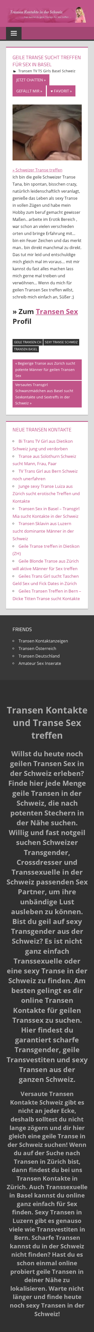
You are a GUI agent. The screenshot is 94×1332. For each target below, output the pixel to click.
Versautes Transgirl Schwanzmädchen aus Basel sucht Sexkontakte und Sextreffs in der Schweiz (44, 394)
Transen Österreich (37, 648)
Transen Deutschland (39, 656)
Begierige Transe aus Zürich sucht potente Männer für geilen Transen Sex (45, 369)
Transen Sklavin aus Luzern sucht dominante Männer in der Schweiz (43, 531)
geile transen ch (27, 342)
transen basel (25, 349)
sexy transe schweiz (61, 342)
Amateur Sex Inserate (40, 663)
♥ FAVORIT (60, 90)
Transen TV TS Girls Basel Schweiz (46, 71)
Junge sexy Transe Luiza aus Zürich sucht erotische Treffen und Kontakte (46, 493)
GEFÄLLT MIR (27, 90)
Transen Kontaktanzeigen (43, 641)
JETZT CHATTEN (29, 79)
